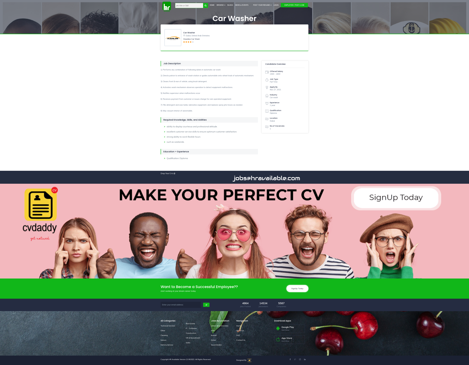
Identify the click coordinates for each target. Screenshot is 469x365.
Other (163, 330)
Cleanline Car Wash (191, 39)
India (213, 330)
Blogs (230, 5)
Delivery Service (167, 345)
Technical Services (168, 326)
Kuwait (214, 335)
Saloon (163, 340)
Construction (191, 333)
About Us (240, 330)
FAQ (238, 335)
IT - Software (191, 328)
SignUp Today (297, 288)
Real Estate (190, 323)
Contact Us (240, 340)
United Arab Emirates (219, 326)
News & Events (241, 5)
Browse (220, 5)
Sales (188, 343)
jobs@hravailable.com (229, 178)
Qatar (213, 340)
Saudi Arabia (216, 345)
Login (276, 5)
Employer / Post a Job (294, 5)
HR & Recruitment (193, 338)
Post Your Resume (261, 5)
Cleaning (164, 335)
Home (212, 5)
